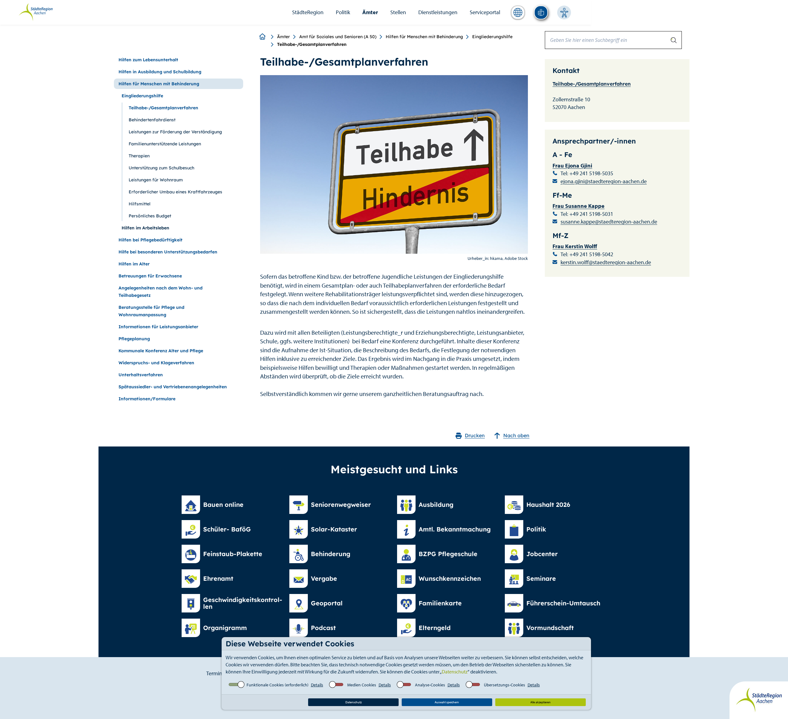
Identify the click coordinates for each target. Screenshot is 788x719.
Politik (343, 12)
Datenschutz (455, 672)
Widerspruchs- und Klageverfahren (156, 363)
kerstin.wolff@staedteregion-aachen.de (606, 262)
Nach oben (516, 435)
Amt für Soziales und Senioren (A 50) (337, 36)
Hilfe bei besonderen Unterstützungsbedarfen (168, 252)
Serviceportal (485, 12)
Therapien (139, 156)
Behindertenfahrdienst (152, 120)
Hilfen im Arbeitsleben (145, 228)
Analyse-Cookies (430, 685)
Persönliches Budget (150, 216)
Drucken (475, 435)
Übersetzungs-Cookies (504, 685)
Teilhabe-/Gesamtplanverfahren (163, 108)
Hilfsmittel (140, 204)
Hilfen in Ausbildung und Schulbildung (160, 72)
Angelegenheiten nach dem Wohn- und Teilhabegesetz (161, 291)
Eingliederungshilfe (492, 36)
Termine (215, 673)
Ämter (370, 12)
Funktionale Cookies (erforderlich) (277, 685)
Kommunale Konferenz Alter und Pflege (161, 350)
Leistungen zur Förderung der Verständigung (175, 132)
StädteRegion (308, 12)
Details (317, 685)
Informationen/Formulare (147, 399)
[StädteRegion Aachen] (35, 11)
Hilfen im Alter (134, 264)
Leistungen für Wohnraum (156, 180)
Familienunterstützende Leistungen (165, 144)
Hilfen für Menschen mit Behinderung (424, 36)
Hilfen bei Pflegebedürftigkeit (151, 240)
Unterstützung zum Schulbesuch (161, 168)
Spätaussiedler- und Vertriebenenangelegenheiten (173, 387)
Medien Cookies (361, 685)
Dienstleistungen (437, 12)
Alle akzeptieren (540, 702)
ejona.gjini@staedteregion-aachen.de (604, 181)
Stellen (398, 12)
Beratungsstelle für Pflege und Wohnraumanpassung (151, 311)
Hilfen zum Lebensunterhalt (148, 60)
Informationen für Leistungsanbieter (158, 326)
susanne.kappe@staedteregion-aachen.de (609, 221)
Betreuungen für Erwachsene (150, 276)
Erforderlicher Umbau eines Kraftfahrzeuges (175, 192)
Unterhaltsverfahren (141, 375)
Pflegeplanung (134, 338)
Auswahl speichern (447, 702)
